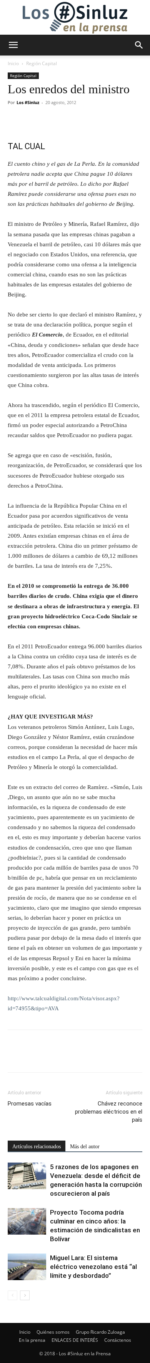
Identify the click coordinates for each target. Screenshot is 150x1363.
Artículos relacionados (36, 1146)
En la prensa (32, 1340)
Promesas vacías (30, 1103)
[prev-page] (12, 1295)
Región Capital (41, 63)
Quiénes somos (53, 1332)
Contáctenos (117, 1340)
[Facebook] (15, 120)
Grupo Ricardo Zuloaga (100, 1332)
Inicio (13, 63)
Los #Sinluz (28, 102)
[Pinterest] (50, 120)
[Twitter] (33, 120)
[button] (13, 45)
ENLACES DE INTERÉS (75, 1340)
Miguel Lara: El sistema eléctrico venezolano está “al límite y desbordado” (93, 1266)
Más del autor (85, 1146)
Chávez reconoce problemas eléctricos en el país (108, 1111)
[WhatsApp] (68, 120)
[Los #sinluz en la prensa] (75, 18)
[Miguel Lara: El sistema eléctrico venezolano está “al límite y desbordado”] (27, 1267)
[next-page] (25, 1295)
